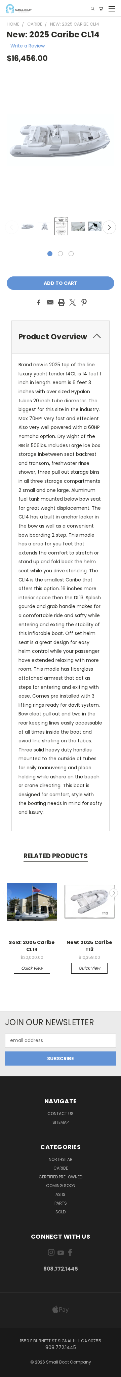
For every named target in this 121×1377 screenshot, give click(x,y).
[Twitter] (72, 302)
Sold (60, 1212)
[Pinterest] (84, 302)
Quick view (32, 968)
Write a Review (27, 45)
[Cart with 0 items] (101, 8)
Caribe (60, 1168)
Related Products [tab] (56, 856)
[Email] (50, 302)
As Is (60, 1194)
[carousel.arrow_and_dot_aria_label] (60, 253)
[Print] (61, 302)
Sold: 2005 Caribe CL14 (32, 946)
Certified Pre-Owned (60, 1177)
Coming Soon (60, 1185)
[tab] (60, 337)
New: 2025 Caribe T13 (89, 946)
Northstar (61, 1159)
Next (109, 227)
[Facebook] (38, 302)
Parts (60, 1203)
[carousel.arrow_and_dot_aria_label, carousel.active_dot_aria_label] (49, 253)
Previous (11, 227)
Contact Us (60, 1113)
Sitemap (60, 1122)
